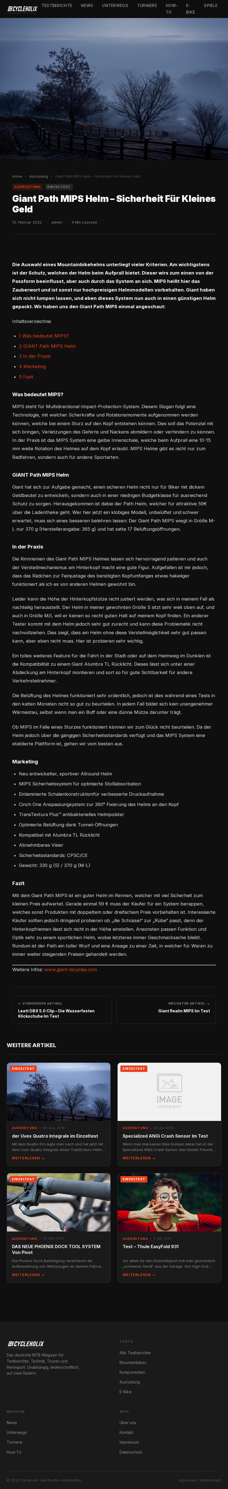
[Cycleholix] (22, 9)
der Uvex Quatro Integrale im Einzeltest (55, 1136)
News (87, 5)
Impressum (129, 1442)
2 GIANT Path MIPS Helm (47, 346)
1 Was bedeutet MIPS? (44, 336)
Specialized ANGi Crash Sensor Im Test (165, 1136)
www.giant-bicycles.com (70, 969)
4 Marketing (32, 366)
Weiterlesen (28, 1158)
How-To (171, 8)
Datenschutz (131, 1452)
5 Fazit (26, 376)
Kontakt (126, 1432)
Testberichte (56, 5)
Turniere (147, 5)
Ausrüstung (38, 176)
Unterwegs (115, 5)
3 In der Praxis (35, 356)
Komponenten (132, 1372)
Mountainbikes (133, 1362)
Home (17, 176)
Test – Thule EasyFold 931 (151, 1246)
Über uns (128, 1422)
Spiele (210, 5)
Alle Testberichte (135, 1352)
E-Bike (190, 8)
